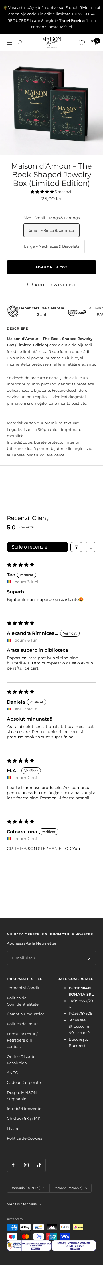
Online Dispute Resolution (21, 1059)
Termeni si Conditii (24, 987)
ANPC (12, 1072)
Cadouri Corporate (24, 1082)
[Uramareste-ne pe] (13, 1165)
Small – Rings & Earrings (51, 230)
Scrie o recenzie (29, 547)
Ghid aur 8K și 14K (23, 1118)
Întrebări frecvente (24, 1108)
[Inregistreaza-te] (88, 958)
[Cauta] (20, 42)
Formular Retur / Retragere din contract (22, 1040)
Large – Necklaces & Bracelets (51, 246)
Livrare (13, 1128)
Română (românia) (67, 1188)
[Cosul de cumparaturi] (93, 42)
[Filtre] (76, 547)
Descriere (17, 328)
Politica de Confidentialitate (23, 1000)
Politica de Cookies (24, 1138)
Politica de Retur (22, 1023)
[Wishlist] (82, 42)
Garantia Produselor (25, 1014)
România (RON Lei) (26, 1188)
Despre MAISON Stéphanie (22, 1095)
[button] (43, 191)
